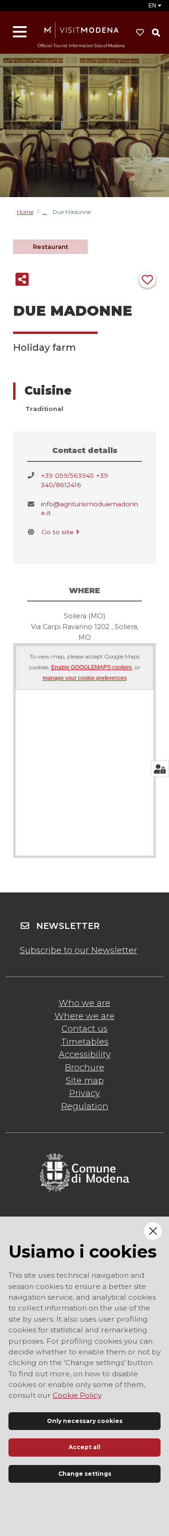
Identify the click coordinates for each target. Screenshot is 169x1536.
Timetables (84, 1042)
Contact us (84, 1029)
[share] (22, 279)
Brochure (84, 1067)
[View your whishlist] (140, 33)
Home (25, 212)
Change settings (84, 1473)
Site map (85, 1081)
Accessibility (85, 1054)
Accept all (84, 1447)
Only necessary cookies (85, 1420)
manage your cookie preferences (85, 678)
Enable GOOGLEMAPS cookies (91, 668)
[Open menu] (20, 32)
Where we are (84, 1016)
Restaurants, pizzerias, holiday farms (48, 211)
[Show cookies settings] (160, 768)
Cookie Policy (77, 1395)
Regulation (84, 1106)
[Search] (155, 33)
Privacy (84, 1093)
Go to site (57, 532)
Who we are (84, 1003)
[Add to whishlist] (147, 279)
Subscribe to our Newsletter (78, 950)
